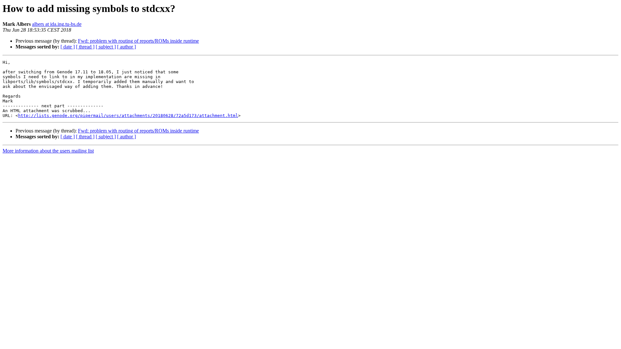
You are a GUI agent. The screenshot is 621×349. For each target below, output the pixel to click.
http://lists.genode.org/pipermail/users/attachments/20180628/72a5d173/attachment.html (128, 115)
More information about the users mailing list (48, 150)
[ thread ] (85, 46)
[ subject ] (106, 46)
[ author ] (126, 46)
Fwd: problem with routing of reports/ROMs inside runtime (138, 41)
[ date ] (67, 46)
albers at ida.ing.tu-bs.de (57, 24)
